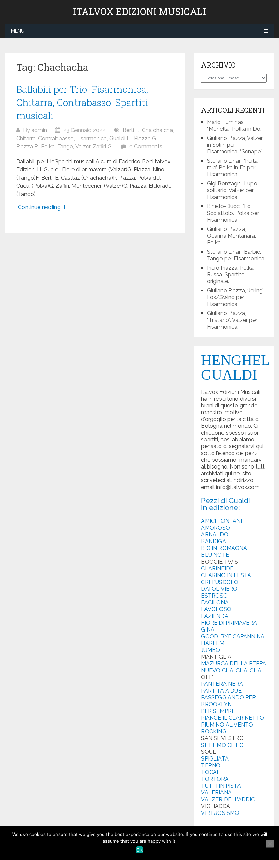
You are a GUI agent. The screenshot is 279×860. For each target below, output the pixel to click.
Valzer (82, 146)
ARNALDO (214, 534)
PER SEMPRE (218, 711)
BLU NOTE (215, 555)
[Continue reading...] (40, 207)
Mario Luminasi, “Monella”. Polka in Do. (234, 125)
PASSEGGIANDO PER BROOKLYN (228, 701)
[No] (270, 844)
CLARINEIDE (217, 568)
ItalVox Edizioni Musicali (139, 11)
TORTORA (215, 779)
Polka (48, 146)
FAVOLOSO (216, 609)
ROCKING (213, 731)
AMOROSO (215, 528)
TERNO (210, 765)
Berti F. (131, 130)
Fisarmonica (91, 138)
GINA (207, 629)
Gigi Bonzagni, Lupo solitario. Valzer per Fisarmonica (232, 190)
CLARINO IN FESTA (226, 575)
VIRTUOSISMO (220, 813)
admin (39, 130)
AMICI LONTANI (221, 521)
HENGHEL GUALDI (235, 367)
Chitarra (26, 138)
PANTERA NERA (222, 684)
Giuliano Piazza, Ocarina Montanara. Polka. (231, 236)
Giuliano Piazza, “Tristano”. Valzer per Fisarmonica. (232, 320)
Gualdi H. (120, 138)
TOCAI (209, 772)
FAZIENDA (214, 616)
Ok (139, 850)
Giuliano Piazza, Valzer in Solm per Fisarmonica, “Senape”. (235, 145)
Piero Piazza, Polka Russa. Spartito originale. (230, 274)
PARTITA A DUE (221, 691)
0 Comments (145, 146)
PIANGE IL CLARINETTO (232, 718)
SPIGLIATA (215, 758)
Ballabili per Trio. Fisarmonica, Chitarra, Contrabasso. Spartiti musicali (82, 102)
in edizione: (220, 507)
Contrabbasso (56, 138)
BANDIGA (213, 541)
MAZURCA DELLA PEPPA (233, 663)
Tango (65, 146)
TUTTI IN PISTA (221, 786)
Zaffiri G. (103, 146)
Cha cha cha (157, 130)
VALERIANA (216, 792)
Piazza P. (27, 146)
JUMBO (210, 650)
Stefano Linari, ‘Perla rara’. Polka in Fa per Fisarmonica (232, 168)
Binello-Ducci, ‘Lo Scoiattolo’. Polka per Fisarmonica (233, 213)
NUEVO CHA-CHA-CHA (231, 670)
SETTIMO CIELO (222, 745)
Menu (17, 31)
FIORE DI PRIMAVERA (229, 623)
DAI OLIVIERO (219, 589)
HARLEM (212, 643)
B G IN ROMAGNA (224, 548)
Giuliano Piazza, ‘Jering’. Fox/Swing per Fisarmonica (235, 297)
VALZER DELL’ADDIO (228, 799)
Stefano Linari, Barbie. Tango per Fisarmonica (235, 255)
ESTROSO (214, 595)
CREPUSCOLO (220, 582)
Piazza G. (145, 138)
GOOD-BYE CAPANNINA (232, 636)
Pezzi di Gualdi (225, 500)
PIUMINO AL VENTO (227, 724)
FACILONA (215, 602)
